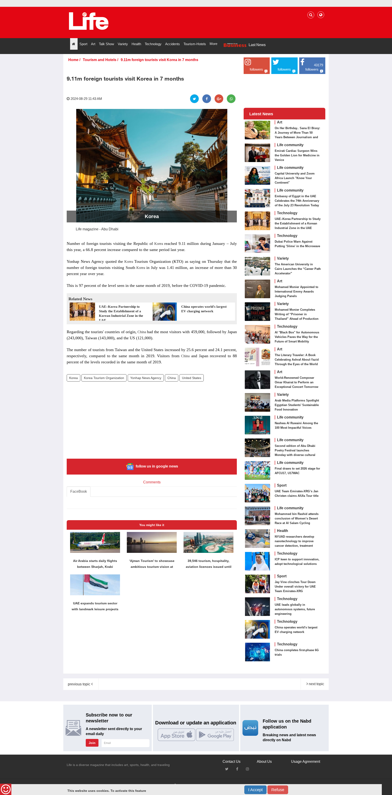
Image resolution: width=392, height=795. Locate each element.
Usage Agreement (305, 761)
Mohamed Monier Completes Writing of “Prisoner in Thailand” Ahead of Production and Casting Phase (296, 316)
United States (191, 378)
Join (92, 743)
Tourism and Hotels (99, 60)
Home (73, 60)
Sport (282, 485)
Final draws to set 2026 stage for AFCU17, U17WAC (297, 471)
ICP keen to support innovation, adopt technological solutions (297, 562)
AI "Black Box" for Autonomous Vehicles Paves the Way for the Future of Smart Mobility (297, 337)
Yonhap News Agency (145, 378)
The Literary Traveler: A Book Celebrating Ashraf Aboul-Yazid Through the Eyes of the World (297, 359)
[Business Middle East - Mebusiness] (88, 21)
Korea (158, 244)
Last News (257, 45)
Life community (290, 145)
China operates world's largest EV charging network (296, 630)
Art (279, 122)
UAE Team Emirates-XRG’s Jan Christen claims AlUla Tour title (296, 493)
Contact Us (231, 761)
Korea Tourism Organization (104, 378)
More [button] (213, 44)
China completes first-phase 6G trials (297, 652)
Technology (287, 213)
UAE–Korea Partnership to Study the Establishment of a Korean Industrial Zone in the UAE (298, 223)
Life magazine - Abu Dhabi (97, 229)
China (142, 332)
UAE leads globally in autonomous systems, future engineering (295, 609)
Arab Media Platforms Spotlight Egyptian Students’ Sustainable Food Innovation (297, 405)
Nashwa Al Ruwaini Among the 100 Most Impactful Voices (296, 425)
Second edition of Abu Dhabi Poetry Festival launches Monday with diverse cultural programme (295, 452)
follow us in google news (156, 466)
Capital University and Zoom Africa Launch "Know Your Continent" (295, 178)
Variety (283, 258)
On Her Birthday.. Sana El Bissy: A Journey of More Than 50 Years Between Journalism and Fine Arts (297, 134)
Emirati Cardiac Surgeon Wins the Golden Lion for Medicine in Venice (297, 155)
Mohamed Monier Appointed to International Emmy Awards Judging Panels (296, 291)
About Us (264, 761)
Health (282, 531)
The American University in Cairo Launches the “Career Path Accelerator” (298, 269)
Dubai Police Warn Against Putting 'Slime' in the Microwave (297, 244)
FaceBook (78, 491)
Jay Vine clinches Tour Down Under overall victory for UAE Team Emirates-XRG (295, 586)
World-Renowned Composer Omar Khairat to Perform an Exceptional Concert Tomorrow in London (296, 384)
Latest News (261, 114)
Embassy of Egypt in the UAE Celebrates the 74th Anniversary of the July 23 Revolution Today (297, 200)
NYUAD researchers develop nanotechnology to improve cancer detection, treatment (294, 541)
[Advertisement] (152, 423)
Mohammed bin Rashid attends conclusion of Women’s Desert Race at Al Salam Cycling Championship (296, 520)
